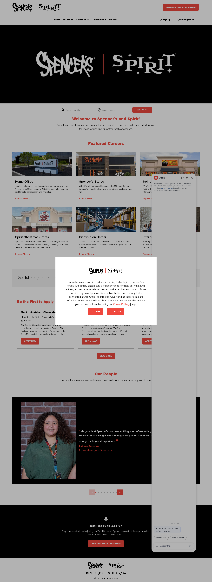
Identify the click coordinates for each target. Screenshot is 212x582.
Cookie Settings (121, 304)
